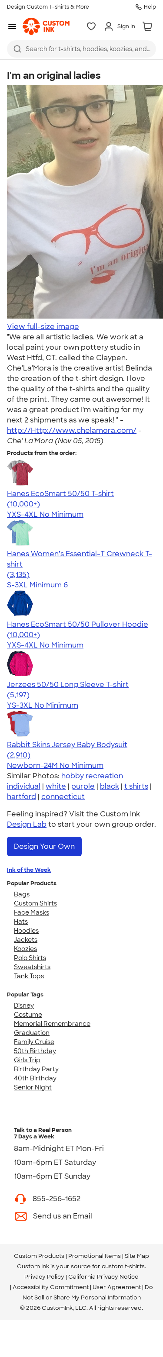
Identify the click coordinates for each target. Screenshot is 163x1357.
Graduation (32, 1033)
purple (83, 786)
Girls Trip (27, 1060)
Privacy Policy (44, 1276)
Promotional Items (94, 1256)
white (56, 786)
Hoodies (26, 931)
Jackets (25, 940)
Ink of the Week (29, 870)
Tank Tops (29, 976)
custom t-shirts (123, 1266)
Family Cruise (34, 1042)
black (109, 786)
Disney (24, 1005)
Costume (28, 1015)
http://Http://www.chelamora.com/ (71, 430)
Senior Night (33, 1087)
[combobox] (81, 49)
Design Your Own (44, 846)
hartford (21, 796)
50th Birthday (35, 1051)
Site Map (137, 1256)
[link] (46, 26)
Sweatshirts (32, 967)
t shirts (136, 786)
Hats (21, 921)
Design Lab (27, 824)
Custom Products (39, 1256)
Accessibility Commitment (51, 1287)
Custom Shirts (35, 903)
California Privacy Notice (103, 1276)
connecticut (63, 796)
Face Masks (31, 912)
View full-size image (43, 326)
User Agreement (117, 1287)
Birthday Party (36, 1069)
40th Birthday (35, 1078)
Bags (22, 894)
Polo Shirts (30, 958)
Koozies (25, 949)
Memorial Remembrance (52, 1024)
